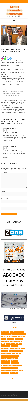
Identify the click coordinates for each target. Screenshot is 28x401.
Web (2, 206)
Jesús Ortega (4, 351)
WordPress (3, 395)
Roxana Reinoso (14, 367)
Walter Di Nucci (14, 372)
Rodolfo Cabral (18, 365)
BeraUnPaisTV (22, 334)
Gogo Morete (14, 346)
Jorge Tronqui (5, 353)
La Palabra (18, 353)
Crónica (3, 338)
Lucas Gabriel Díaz (14, 355)
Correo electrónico (5, 198)
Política (3, 47)
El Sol (3, 343)
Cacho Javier (4, 336)
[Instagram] (2, 58)
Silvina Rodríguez (5, 370)
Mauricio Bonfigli (13, 358)
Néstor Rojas (14, 360)
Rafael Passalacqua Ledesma (7, 365)
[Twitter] (10, 58)
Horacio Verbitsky (15, 348)
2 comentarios (14, 53)
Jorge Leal (12, 351)
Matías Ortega (5, 358)
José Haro (12, 353)
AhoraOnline (13, 331)
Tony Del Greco (14, 370)
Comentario (4, 172)
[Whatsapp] (5, 58)
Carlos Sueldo (21, 336)
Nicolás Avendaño (5, 360)
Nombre (3, 191)
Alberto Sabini (5, 334)
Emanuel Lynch (10, 343)
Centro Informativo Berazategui (15, 10)
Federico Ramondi (5, 346)
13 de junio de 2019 (5, 53)
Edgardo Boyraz (19, 338)
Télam (21, 370)
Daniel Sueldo (10, 338)
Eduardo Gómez (5, 341)
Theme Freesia (22, 394)
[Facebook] (8, 58)
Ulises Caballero (5, 372)
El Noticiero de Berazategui (16, 341)
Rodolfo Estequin (5, 367)
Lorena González (5, 355)
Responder (5, 142)
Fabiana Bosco (18, 343)
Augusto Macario (13, 334)
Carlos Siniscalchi (13, 336)
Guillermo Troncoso (6, 348)
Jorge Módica (19, 351)
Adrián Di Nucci (5, 331)
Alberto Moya (10, 128)
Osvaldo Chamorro (5, 363)
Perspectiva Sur (15, 363)
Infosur (23, 348)
